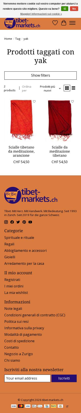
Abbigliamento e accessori (25, 250)
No (74, 8)
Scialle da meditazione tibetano (59, 151)
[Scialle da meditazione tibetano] (59, 120)
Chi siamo (12, 360)
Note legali (13, 308)
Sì (65, 8)
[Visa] (28, 406)
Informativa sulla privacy (24, 328)
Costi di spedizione (19, 341)
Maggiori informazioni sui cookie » (41, 14)
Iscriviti (64, 378)
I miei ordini (13, 286)
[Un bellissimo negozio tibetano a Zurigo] (22, 22)
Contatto (11, 347)
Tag (17, 39)
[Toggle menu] (72, 23)
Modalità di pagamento (23, 334)
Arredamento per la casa (24, 263)
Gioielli (9, 257)
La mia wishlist (16, 292)
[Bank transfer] (14, 406)
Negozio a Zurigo (18, 354)
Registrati (12, 279)
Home (8, 39)
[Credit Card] (46, 406)
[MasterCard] (21, 406)
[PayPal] (53, 406)
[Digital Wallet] (37, 406)
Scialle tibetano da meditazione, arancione (21, 151)
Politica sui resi (16, 321)
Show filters (40, 75)
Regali (9, 244)
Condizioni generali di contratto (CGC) (34, 315)
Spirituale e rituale (19, 237)
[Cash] (60, 406)
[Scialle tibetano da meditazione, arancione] (21, 120)
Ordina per (26, 88)
